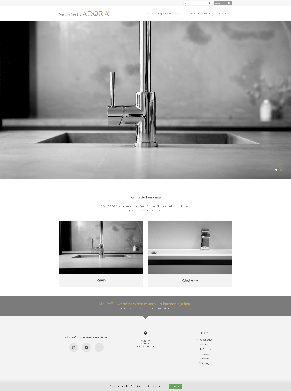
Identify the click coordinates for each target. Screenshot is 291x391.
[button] (165, 386)
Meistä (207, 13)
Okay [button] (174, 386)
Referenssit (193, 13)
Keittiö (150, 13)
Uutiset (179, 13)
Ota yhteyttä (222, 13)
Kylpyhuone (164, 13)
